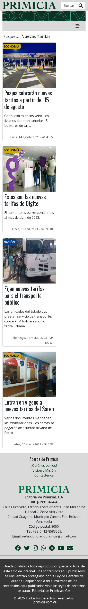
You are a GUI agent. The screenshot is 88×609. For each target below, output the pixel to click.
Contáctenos (44, 475)
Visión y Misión (44, 470)
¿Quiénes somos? (44, 465)
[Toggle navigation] (77, 26)
